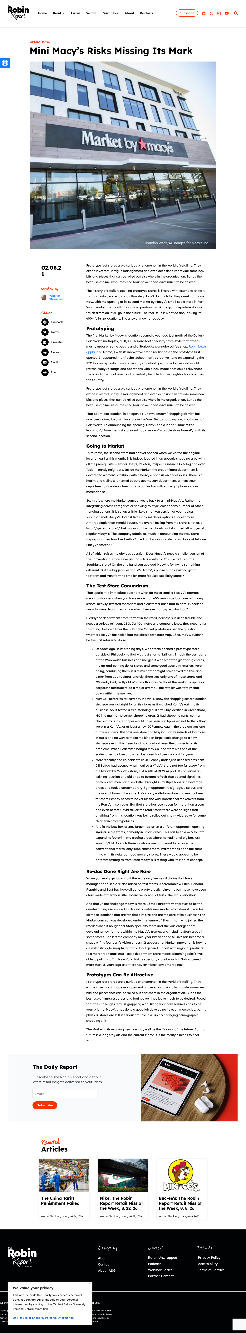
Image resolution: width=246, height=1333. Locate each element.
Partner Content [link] (161, 1276)
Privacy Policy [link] (209, 1257)
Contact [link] (104, 1264)
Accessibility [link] (208, 1264)
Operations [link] (40, 42)
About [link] (103, 1258)
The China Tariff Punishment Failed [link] (60, 1200)
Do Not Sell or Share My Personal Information (43, 1318)
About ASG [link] (107, 1270)
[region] (50, 1303)
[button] (63, 13)
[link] (5, 63)
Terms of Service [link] (211, 1270)
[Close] (90, 1283)
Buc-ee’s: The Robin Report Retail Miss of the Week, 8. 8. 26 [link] (180, 1203)
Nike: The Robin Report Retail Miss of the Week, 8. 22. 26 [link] (121, 1203)
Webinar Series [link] (160, 1270)
